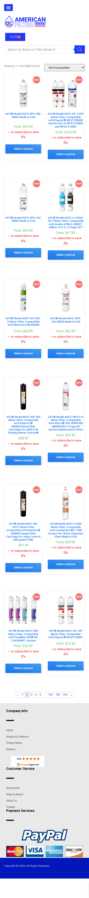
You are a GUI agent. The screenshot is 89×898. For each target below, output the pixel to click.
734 (65, 694)
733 (57, 694)
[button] (8, 7)
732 (50, 694)
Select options (23, 148)
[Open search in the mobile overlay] (44, 49)
